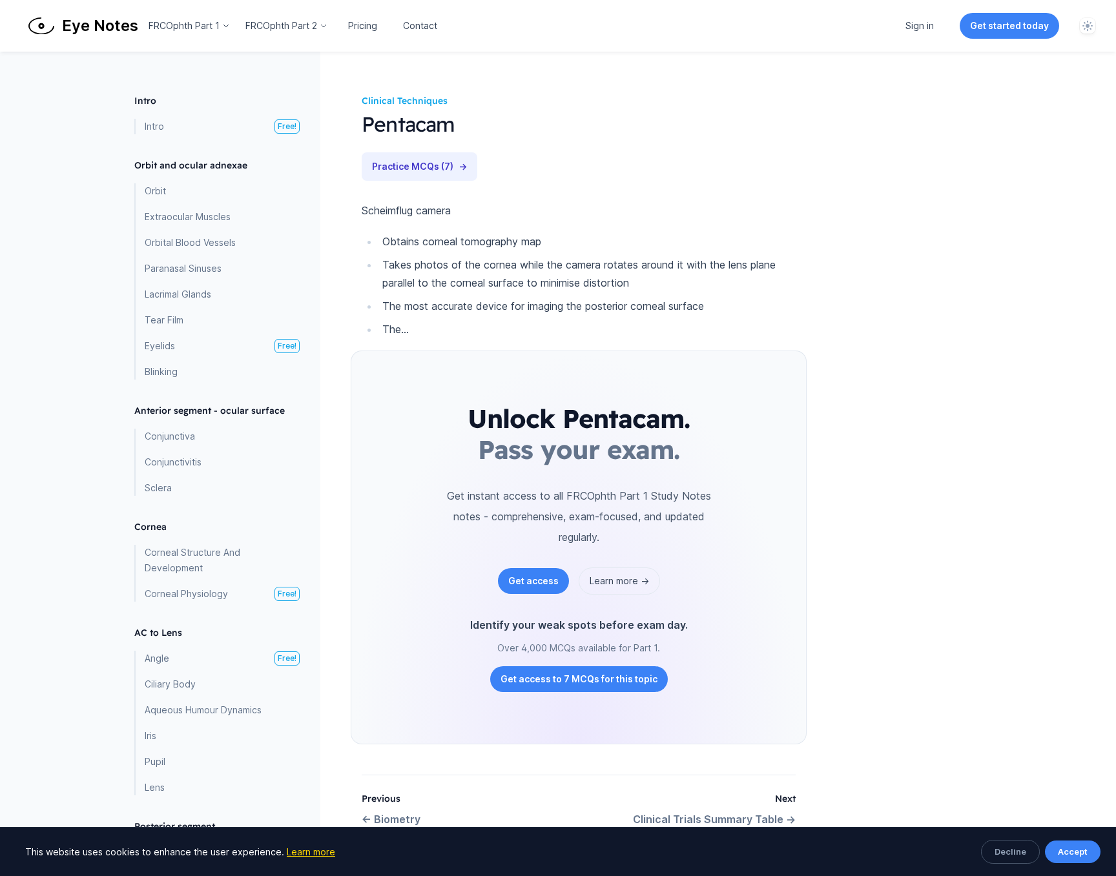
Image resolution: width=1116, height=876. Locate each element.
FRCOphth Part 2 (281, 25)
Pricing (362, 25)
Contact (420, 25)
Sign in (919, 25)
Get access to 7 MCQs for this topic (579, 678)
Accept (1073, 851)
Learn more (311, 851)
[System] (1087, 26)
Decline (1010, 851)
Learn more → (619, 580)
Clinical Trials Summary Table (714, 819)
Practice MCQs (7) (419, 166)
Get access (533, 580)
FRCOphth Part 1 (184, 25)
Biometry (391, 819)
